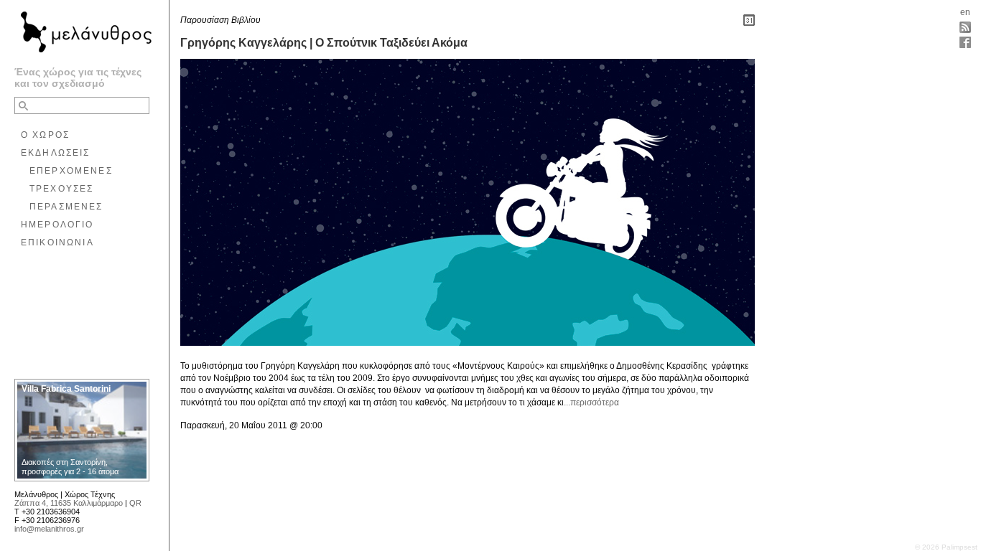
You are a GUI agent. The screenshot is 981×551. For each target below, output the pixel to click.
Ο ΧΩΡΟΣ (45, 135)
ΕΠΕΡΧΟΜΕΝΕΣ (71, 171)
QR (135, 503)
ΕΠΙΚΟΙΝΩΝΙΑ (57, 242)
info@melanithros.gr (49, 528)
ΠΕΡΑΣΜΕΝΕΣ (66, 207)
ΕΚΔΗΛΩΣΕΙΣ (55, 153)
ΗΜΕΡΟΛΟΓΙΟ (57, 225)
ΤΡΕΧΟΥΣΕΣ (61, 189)
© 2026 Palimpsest (946, 547)
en (965, 12)
